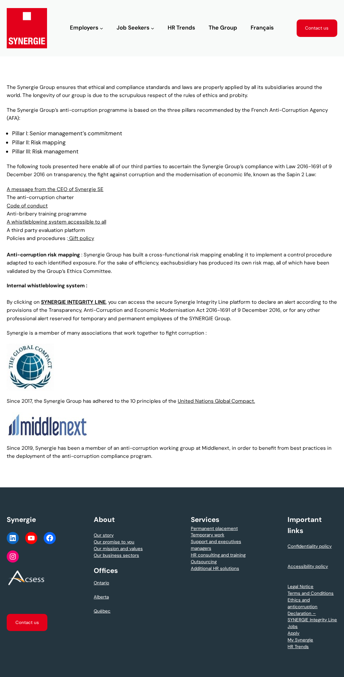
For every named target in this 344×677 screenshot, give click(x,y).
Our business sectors (116, 555)
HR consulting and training (218, 555)
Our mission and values (118, 548)
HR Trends (298, 646)
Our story (104, 535)
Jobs (293, 626)
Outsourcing (204, 562)
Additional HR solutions (215, 568)
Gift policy (81, 238)
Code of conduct (27, 205)
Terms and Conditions (311, 593)
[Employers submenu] (101, 28)
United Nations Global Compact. (216, 401)
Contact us (317, 28)
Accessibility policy (308, 566)
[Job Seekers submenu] (152, 28)
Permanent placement (214, 528)
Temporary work (207, 535)
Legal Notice (300, 586)
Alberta (101, 597)
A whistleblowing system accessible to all (56, 222)
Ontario (101, 583)
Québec (102, 611)
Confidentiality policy (310, 546)
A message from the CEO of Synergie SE (55, 189)
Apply (293, 633)
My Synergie (300, 640)
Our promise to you (114, 542)
